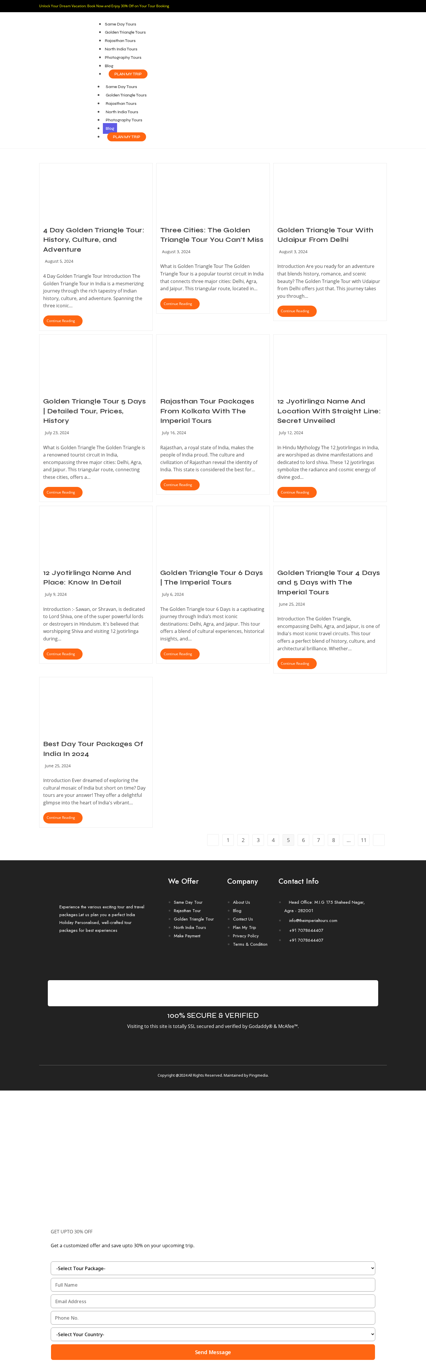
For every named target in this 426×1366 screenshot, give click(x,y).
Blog (109, 65)
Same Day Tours (120, 24)
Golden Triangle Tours (125, 32)
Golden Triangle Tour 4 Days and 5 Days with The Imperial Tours (328, 582)
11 (364, 840)
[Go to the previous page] (213, 840)
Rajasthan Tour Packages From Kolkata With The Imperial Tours (207, 411)
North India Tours (121, 49)
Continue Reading (65, 319)
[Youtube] (323, 961)
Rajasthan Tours (120, 40)
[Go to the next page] (379, 840)
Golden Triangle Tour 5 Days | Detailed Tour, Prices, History (94, 411)
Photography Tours (123, 57)
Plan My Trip (128, 74)
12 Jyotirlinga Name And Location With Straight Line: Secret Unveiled (329, 411)
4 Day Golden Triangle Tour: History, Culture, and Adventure (94, 240)
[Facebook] (285, 961)
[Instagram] (304, 961)
